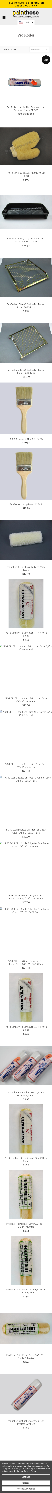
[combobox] (26, 22)
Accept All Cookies (26, 1488)
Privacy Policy (30, 1471)
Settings (26, 1476)
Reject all (26, 1482)
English (26, 22)
